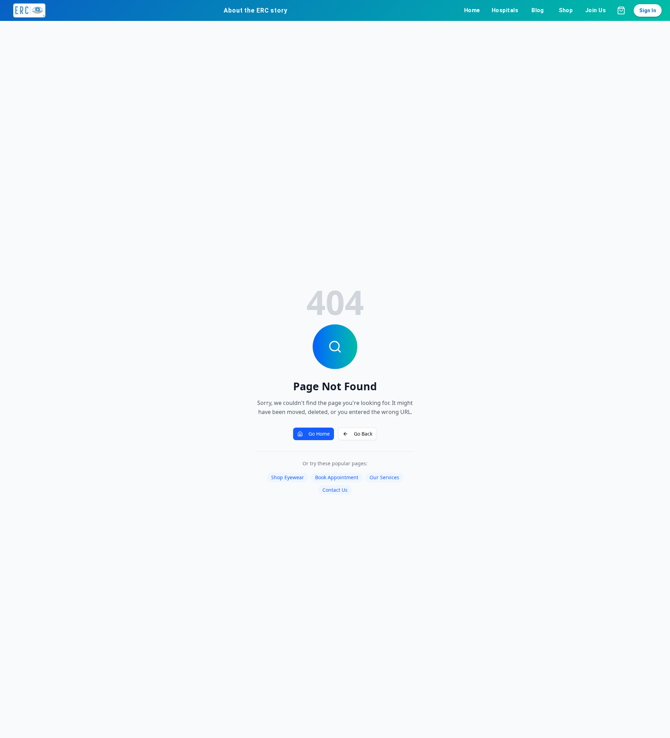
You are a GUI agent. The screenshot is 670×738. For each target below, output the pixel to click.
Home (472, 10)
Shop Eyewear (287, 477)
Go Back (363, 433)
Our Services (384, 477)
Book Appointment (336, 477)
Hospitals (505, 10)
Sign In (647, 10)
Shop (566, 10)
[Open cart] (621, 10)
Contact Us (335, 490)
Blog (537, 10)
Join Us (595, 10)
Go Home (319, 433)
